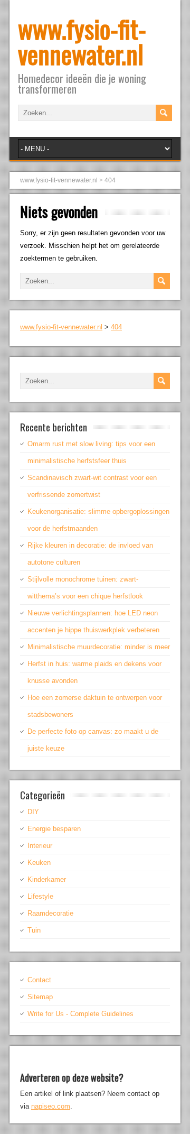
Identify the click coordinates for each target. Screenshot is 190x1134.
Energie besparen (54, 829)
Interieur (39, 846)
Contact (39, 980)
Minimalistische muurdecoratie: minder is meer (98, 647)
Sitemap (40, 997)
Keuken (39, 862)
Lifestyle (40, 896)
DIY (33, 812)
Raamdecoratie (50, 913)
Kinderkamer (46, 879)
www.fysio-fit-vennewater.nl (82, 41)
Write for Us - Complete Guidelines (80, 1014)
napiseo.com (50, 1106)
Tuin (34, 930)
